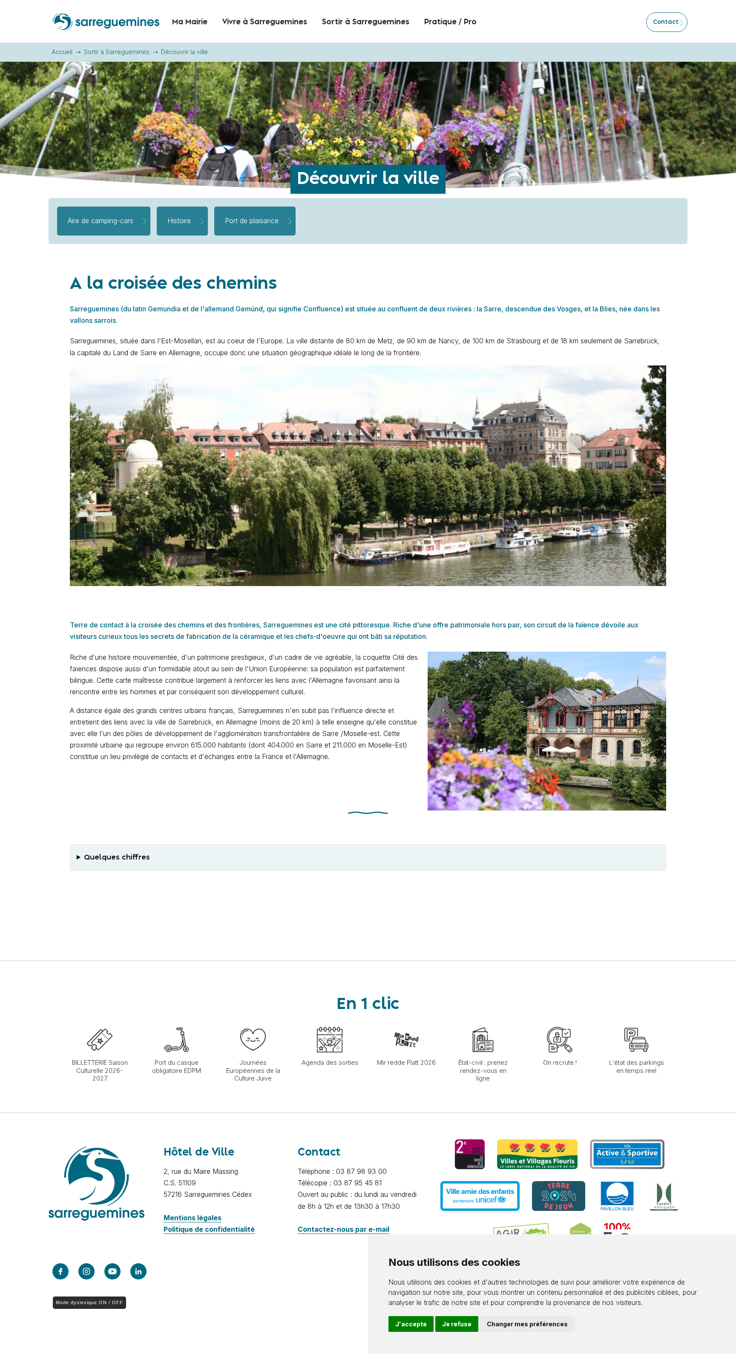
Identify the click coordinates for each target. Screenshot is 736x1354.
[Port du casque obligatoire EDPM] (176, 1022)
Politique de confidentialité (209, 1229)
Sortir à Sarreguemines (117, 51)
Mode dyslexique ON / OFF (89, 1302)
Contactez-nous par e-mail (343, 1229)
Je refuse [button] (457, 1324)
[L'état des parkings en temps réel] (636, 1022)
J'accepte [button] (411, 1324)
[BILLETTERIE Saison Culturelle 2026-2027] (99, 1022)
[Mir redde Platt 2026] (406, 1022)
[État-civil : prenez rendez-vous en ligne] (483, 1022)
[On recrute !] (559, 1022)
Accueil (62, 51)
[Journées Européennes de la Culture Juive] (253, 1022)
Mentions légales (192, 1217)
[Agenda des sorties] (329, 1022)
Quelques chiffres (117, 857)
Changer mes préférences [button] (527, 1324)
